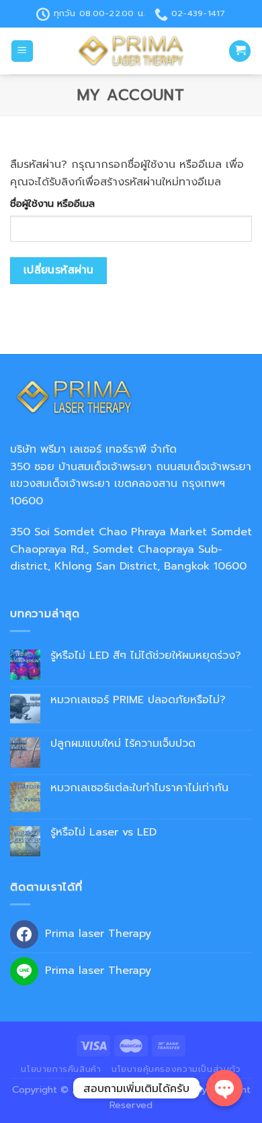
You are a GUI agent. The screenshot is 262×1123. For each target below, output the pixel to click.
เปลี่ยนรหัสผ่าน (59, 270)
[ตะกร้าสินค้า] (240, 51)
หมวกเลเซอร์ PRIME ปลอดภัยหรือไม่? (138, 700)
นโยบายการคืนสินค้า (61, 1069)
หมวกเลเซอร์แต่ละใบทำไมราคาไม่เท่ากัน (139, 788)
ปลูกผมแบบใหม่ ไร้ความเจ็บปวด (122, 743)
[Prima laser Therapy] (131, 51)
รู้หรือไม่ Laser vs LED (103, 832)
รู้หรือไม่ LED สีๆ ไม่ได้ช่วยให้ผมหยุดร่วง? (145, 655)
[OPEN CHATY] (224, 1088)
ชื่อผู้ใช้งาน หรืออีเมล (52, 203)
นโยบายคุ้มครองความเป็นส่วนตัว (176, 1069)
